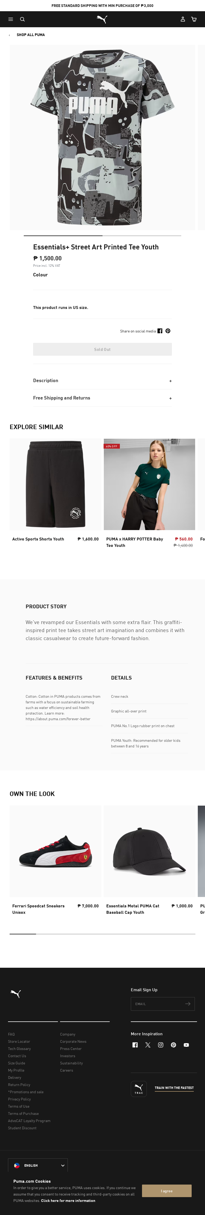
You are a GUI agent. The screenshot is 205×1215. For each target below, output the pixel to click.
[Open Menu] (12, 19)
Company (67, 1034)
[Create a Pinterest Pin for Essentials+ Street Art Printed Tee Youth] (168, 331)
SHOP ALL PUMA (31, 35)
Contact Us (17, 1055)
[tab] (63, 236)
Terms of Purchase (23, 1113)
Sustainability (71, 1063)
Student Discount (22, 1128)
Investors (67, 1055)
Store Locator (19, 1041)
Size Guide (16, 1063)
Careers (66, 1070)
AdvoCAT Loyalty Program (29, 1120)
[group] (55, 494)
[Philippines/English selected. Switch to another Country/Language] (38, 1166)
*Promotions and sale (26, 1091)
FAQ (11, 1034)
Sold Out (102, 349)
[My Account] (183, 19)
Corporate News (73, 1041)
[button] (12, 19)
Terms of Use (18, 1106)
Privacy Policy (19, 1099)
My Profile (16, 1070)
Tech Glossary (19, 1048)
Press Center (71, 1048)
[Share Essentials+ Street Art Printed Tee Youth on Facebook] (160, 331)
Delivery (14, 1077)
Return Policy (19, 1084)
